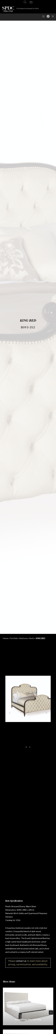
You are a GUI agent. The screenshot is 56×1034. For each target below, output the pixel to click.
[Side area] (42, 16)
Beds (31, 638)
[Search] (25, 2)
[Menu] (52, 16)
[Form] (31, 2)
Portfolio (14, 638)
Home (5, 638)
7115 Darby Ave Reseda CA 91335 (27, 8)
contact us (21, 961)
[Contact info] (47, 16)
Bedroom (24, 638)
